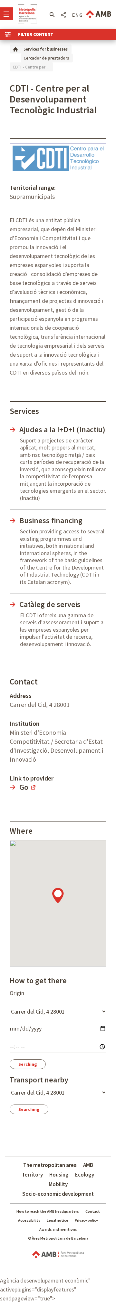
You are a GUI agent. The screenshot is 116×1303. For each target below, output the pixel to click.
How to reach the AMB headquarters (47, 1211)
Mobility (58, 1184)
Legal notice (57, 1220)
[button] (52, 14)
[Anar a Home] (15, 48)
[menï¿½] (6, 13)
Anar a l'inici (27, 13)
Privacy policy (86, 1220)
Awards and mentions (58, 1229)
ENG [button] (77, 15)
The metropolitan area (50, 1165)
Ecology (84, 1174)
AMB (88, 1165)
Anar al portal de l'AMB (98, 14)
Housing (59, 1174)
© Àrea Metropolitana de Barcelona (58, 1238)
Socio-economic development (58, 1193)
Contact (92, 1211)
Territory (32, 1174)
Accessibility (29, 1220)
